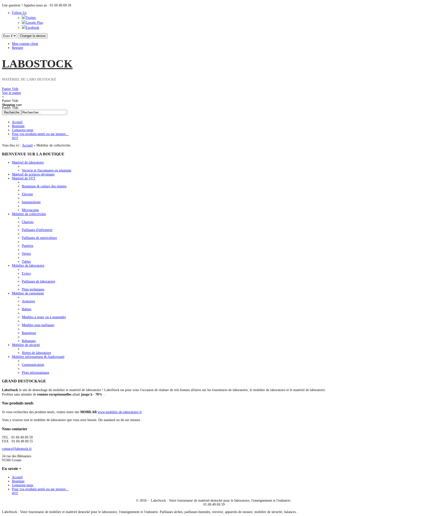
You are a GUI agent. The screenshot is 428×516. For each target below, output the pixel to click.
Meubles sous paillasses (38, 325)
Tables (26, 261)
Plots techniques (33, 289)
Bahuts (26, 309)
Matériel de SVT (23, 178)
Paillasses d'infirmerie (37, 230)
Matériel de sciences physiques (33, 174)
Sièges (26, 254)
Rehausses (29, 341)
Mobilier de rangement (28, 293)
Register (17, 48)
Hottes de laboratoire (36, 353)
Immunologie (31, 202)
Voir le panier (11, 91)
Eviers (26, 273)
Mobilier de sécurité (26, 345)
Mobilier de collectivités (29, 214)
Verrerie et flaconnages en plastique (46, 170)
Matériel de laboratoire (28, 162)
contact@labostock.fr (17, 449)
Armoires (28, 301)
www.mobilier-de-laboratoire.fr (120, 412)
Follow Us (19, 13)
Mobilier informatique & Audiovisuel (38, 357)
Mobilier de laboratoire (28, 265)
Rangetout (29, 333)
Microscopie (30, 210)
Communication (33, 365)
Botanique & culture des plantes (44, 186)
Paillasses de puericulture (39, 238)
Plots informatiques (35, 372)
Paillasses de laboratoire (38, 281)
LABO (37, 63)
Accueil (27, 145)
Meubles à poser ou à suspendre (44, 317)
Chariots (27, 222)
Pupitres (27, 246)
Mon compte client (25, 44)
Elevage (27, 194)
